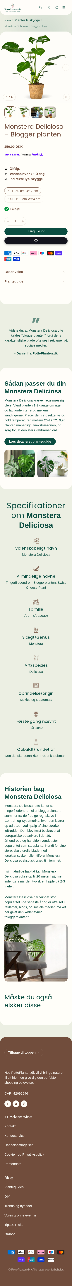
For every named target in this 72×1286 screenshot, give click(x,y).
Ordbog (10, 1234)
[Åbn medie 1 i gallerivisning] (10, 112)
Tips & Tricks (13, 1225)
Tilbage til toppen (22, 1052)
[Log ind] (48, 7)
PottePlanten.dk (20, 1269)
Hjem (7, 20)
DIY (7, 1196)
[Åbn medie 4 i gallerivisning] (37, 112)
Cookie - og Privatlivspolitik (24, 1154)
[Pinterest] (24, 1103)
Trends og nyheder (18, 1206)
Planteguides (14, 1187)
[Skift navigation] (64, 7)
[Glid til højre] (65, 67)
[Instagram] (16, 1103)
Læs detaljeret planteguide (30, 441)
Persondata (12, 1164)
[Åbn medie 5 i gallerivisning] (50, 112)
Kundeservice (14, 1136)
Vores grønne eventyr (20, 1215)
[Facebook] (7, 1103)
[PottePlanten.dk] (12, 7)
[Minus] (8, 221)
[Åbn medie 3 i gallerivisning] (24, 112)
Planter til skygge (27, 20)
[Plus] (22, 221)
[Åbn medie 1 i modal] (36, 67)
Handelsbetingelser (18, 1145)
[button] (40, 7)
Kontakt (10, 1126)
